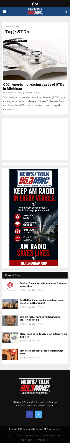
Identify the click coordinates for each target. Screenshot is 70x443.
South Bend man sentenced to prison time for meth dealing (41, 301)
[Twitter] (38, 414)
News (24, 41)
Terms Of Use (41, 440)
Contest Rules (31, 436)
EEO (10, 436)
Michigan (16, 41)
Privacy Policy (26, 440)
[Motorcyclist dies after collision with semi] (10, 354)
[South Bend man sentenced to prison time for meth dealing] (10, 304)
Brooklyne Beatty (13, 93)
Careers (18, 436)
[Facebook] (29, 414)
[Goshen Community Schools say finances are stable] (10, 287)
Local (8, 41)
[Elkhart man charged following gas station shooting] (10, 321)
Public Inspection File (50, 436)
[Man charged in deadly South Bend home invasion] (10, 338)
